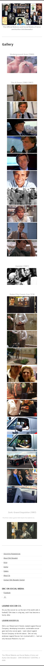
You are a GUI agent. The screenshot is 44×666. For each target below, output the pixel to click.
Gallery (6, 571)
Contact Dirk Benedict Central (14, 580)
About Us (7, 575)
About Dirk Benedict (11, 558)
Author (6, 567)
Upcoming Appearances (12, 554)
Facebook (7, 592)
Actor (5, 562)
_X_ (5, 597)
